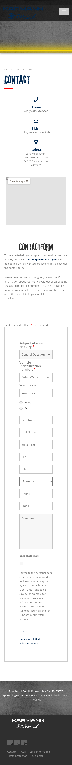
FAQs (23, 751)
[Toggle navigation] (64, 11)
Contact (11, 751)
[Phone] (36, 99)
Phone (36, 107)
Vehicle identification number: (30, 366)
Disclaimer (37, 755)
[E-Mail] (36, 120)
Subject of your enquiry (31, 344)
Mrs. (28, 402)
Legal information (39, 751)
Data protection (18, 755)
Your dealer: (29, 385)
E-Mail (36, 128)
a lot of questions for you (41, 259)
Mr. (27, 408)
